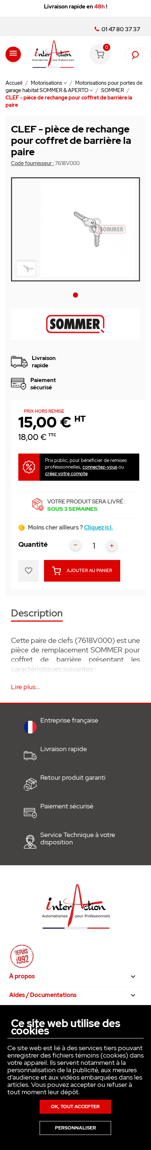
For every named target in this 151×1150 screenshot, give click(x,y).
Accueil (14, 83)
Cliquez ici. (98, 527)
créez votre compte (66, 473)
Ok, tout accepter (75, 1106)
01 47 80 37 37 (120, 29)
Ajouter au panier (89, 571)
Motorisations (47, 83)
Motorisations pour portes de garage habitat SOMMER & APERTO (74, 87)
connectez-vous (99, 467)
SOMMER (113, 90)
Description (37, 613)
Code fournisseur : (32, 163)
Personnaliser (75, 1128)
